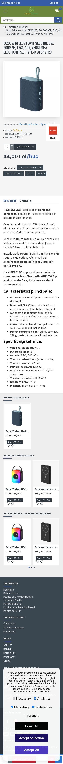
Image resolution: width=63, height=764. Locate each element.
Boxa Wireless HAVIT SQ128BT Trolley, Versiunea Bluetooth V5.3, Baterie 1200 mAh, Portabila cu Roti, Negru (18, 489)
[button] (29, 567)
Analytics (43, 698)
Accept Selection (31, 738)
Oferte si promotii (18, 26)
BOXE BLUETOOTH (13, 173)
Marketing (21, 707)
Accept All (31, 750)
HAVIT (30, 173)
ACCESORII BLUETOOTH (30, 167)
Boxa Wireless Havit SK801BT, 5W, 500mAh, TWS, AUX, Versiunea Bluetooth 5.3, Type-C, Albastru (18, 431)
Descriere (9, 200)
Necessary (23, 698)
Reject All (31, 726)
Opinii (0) (26, 200)
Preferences (43, 707)
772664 (41, 173)
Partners (33, 716)
